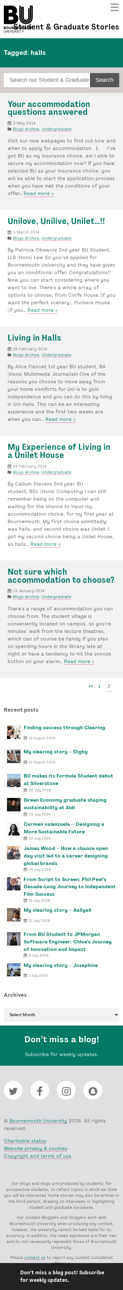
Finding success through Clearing (64, 727)
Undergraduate (56, 129)
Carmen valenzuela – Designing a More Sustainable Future (64, 828)
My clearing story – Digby (56, 751)
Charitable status (25, 1141)
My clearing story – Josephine (61, 965)
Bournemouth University (18, 19)
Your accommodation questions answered (49, 108)
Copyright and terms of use (37, 1156)
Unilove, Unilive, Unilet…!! (56, 221)
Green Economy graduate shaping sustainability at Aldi (65, 804)
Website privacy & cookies (35, 1148)
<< (91, 686)
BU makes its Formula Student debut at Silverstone (68, 779)
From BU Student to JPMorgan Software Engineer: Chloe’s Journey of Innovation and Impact (68, 942)
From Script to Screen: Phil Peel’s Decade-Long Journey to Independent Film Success (70, 887)
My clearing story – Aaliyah (57, 910)
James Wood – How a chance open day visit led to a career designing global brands (66, 856)
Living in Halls (34, 337)
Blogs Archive (26, 129)
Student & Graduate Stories (66, 27)
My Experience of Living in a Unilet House (59, 451)
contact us (34, 1257)
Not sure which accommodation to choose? (61, 575)
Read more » (39, 193)
